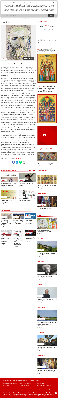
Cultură (19, 18)
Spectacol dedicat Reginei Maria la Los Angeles (18, 222)
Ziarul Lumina (4, 18)
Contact (27, 380)
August (47, 26)
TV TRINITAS (5, 387)
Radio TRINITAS (6, 385)
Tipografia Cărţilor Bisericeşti (43, 389)
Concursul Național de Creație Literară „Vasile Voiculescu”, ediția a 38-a (18, 241)
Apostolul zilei (41, 193)
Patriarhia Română (24, 385)
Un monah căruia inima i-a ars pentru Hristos (46, 254)
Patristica (40, 238)
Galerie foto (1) (28, 58)
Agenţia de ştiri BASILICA (25, 383)
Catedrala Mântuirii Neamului (27, 387)
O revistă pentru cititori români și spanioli (8, 184)
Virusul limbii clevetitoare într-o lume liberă (47, 300)
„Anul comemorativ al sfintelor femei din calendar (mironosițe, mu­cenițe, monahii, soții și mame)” (46, 89)
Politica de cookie (7, 380)
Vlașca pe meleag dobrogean (6, 201)
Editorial (39, 284)
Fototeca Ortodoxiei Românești (10, 383)
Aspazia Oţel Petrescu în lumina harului (44, 277)
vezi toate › (32, 170)
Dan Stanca (10, 63)
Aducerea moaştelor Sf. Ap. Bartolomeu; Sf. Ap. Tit (45, 231)
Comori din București (26, 200)
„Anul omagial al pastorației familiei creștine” (46, 50)
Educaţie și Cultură (12, 18)
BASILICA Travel (40, 383)
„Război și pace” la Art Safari (26, 184)
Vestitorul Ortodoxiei (7, 389)
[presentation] (37, 26)
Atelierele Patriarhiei (42, 387)
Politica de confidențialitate (18, 380)
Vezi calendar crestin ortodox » (45, 45)
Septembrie (53, 26)
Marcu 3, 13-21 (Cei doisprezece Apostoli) (46, 186)
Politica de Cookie (8, 15)
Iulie (41, 26)
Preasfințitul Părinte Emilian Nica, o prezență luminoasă (46, 371)
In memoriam (41, 355)
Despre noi (32, 380)
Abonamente (39, 380)
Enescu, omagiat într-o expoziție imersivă (30, 238)
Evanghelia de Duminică (44, 149)
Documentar (41, 307)
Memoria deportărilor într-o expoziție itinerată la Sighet (6, 240)
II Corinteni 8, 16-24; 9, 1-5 (45, 208)
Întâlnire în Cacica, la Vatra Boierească (30, 222)
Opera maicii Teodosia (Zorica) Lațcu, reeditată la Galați (6, 223)
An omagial (40, 261)
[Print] (24, 162)
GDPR (14, 15)
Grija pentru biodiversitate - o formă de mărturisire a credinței (46, 324)
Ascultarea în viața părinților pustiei (46, 348)
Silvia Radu (18, 158)
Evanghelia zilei (42, 170)
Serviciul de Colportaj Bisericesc (44, 385)
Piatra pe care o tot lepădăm (45, 164)
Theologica (40, 332)
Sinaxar (39, 215)
